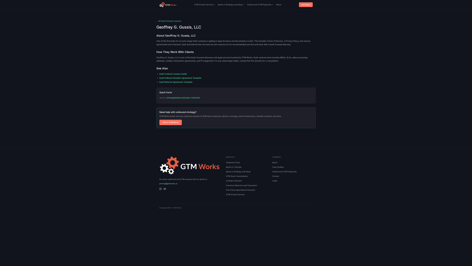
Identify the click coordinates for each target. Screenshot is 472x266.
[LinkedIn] (160, 189)
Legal (274, 181)
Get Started (305, 5)
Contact (275, 176)
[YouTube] (164, 189)
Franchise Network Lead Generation (241, 185)
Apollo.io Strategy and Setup (230, 5)
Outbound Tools (233, 162)
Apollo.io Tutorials (234, 167)
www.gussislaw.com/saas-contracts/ (183, 97)
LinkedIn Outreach (234, 181)
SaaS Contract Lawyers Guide (173, 74)
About (278, 5)
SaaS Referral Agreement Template (175, 82)
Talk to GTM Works (170, 122)
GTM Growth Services (203, 5)
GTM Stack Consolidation (237, 176)
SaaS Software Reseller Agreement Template (180, 78)
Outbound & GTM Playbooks (259, 5)
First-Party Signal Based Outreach (240, 190)
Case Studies (278, 167)
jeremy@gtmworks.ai (168, 184)
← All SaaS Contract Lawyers (168, 21)
